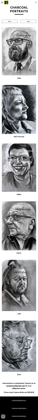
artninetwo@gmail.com (15, 386)
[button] (2, 2)
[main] (19, 10)
